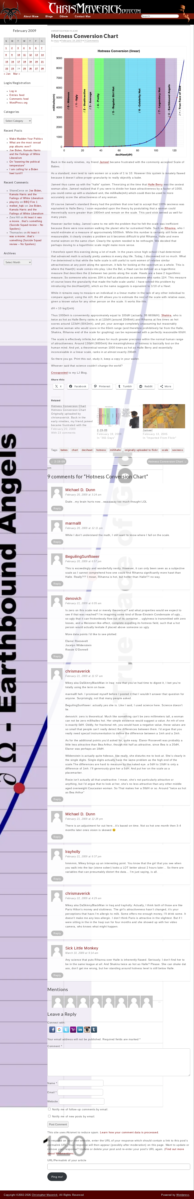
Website (52, 1101)
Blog (48, 16)
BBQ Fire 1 (30, 202)
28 (42, 68)
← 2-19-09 (58, 461)
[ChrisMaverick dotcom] (97, 6)
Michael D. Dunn (80, 490)
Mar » (16, 74)
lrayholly (72, 852)
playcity (14, 202)
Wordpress (182, 1194)
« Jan (7, 74)
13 (36, 55)
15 (6, 62)
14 (42, 55)
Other (63, 16)
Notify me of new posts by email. (73, 1116)
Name (52, 1083)
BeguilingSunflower (82, 556)
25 (24, 68)
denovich (73, 598)
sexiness (177, 450)
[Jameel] (164, 416)
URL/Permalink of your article (66, 1160)
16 (12, 62)
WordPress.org (18, 102)
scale (165, 450)
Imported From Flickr (64, 31)
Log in (13, 91)
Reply (57, 508)
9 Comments (91, 40)
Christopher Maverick (45, 1194)
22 (6, 68)
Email (52, 1092)
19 (30, 62)
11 (24, 55)
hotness (101, 450)
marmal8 (73, 523)
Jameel (104, 162)
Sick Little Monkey (81, 948)
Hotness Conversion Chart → (167, 461)
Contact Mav (83, 16)
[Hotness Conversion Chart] (74, 419)
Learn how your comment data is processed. (129, 1132)
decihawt (87, 450)
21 (42, 62)
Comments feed (19, 99)
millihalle (115, 450)
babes (64, 450)
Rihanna (170, 228)
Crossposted (59, 372)
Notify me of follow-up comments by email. (80, 1109)
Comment (54, 1046)
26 (30, 68)
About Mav (30, 16)
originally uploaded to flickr (141, 450)
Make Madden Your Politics (26, 139)
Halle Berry (155, 184)
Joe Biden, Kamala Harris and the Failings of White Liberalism (25, 154)
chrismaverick (77, 671)
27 (36, 68)
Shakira (166, 315)
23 (12, 68)
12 (30, 55)
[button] (52, 1029)
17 (18, 62)
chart (75, 450)
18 (24, 62)
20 (36, 62)
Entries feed (16, 95)
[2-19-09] (118, 416)
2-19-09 (102, 430)
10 (18, 55)
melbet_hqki (16, 206)
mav (56, 40)
